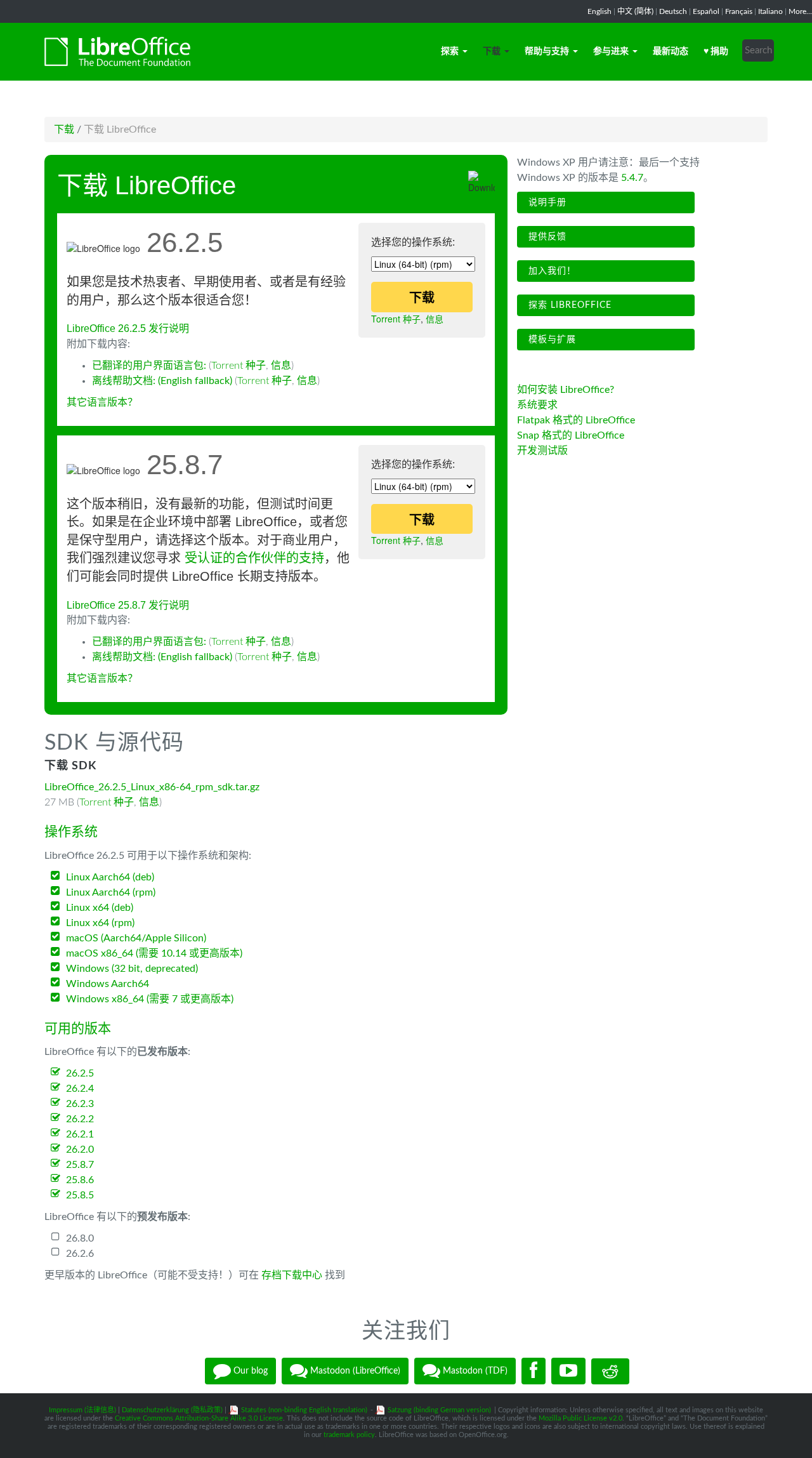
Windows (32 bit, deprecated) (132, 969)
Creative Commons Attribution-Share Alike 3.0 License (199, 1418)
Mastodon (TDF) (474, 1371)
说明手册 (545, 202)
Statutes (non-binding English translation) (304, 1410)
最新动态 (670, 51)
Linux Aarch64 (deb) (110, 877)
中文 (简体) (635, 11)
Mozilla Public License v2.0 (580, 1418)
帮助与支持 (547, 51)
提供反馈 (545, 236)
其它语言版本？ (102, 402)
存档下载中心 (291, 1275)
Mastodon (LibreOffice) (354, 1371)
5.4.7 (632, 178)
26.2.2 (80, 1119)
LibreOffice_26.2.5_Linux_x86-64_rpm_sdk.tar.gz (151, 787)
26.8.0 (80, 1238)
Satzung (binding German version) (439, 1410)
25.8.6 (80, 1180)
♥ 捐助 (716, 51)
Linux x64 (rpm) (100, 923)
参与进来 (611, 51)
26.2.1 (80, 1134)
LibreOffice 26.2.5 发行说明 (128, 328)
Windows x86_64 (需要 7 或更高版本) (149, 999)
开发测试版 (542, 451)
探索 (450, 51)
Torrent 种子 (396, 318)
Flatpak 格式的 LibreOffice (576, 420)
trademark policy (349, 1434)
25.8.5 (80, 1195)
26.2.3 (80, 1104)
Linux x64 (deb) (99, 908)
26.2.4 (80, 1089)
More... (800, 11)
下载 (492, 51)
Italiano (770, 11)
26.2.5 (80, 1073)
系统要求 (537, 405)
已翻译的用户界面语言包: (150, 366)
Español (706, 11)
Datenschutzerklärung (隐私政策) (172, 1410)
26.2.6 (80, 1254)
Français (738, 11)
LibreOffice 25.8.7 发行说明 (128, 605)
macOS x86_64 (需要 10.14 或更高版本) (154, 953)
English (599, 11)
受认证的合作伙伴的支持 (254, 558)
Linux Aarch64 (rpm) (110, 892)
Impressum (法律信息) (82, 1410)
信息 (434, 318)
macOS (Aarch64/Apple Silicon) (136, 938)
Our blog (249, 1371)
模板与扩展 (550, 339)
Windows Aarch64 (107, 984)
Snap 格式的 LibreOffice (570, 435)
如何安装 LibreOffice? (565, 390)
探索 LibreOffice (568, 305)
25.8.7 (80, 1165)
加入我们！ (550, 271)
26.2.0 (80, 1149)
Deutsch (673, 11)
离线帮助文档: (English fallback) (162, 381)
